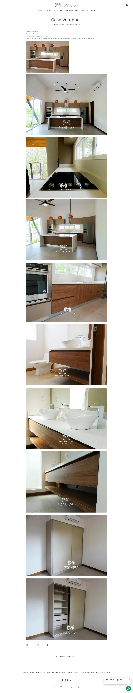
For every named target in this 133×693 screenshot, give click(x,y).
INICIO (39, 10)
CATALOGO (47, 10)
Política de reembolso (103, 672)
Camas (32, 672)
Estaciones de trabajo (43, 672)
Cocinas (25, 672)
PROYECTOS (58, 10)
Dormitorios (56, 672)
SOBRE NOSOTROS (72, 10)
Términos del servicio (87, 672)
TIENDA (93, 10)
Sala (76, 672)
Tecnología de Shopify (73, 687)
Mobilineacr (62, 687)
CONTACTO (84, 10)
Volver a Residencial (68, 657)
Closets (70, 672)
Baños (64, 672)
